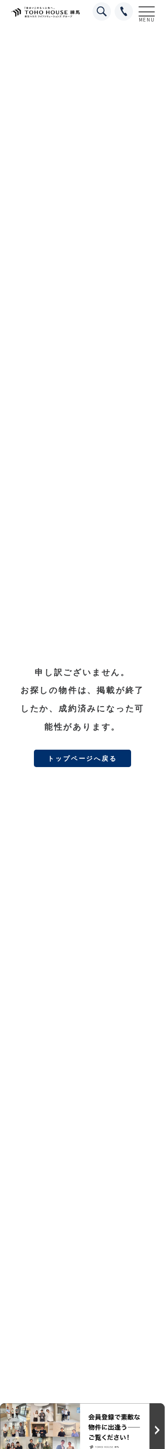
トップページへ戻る (82, 758)
